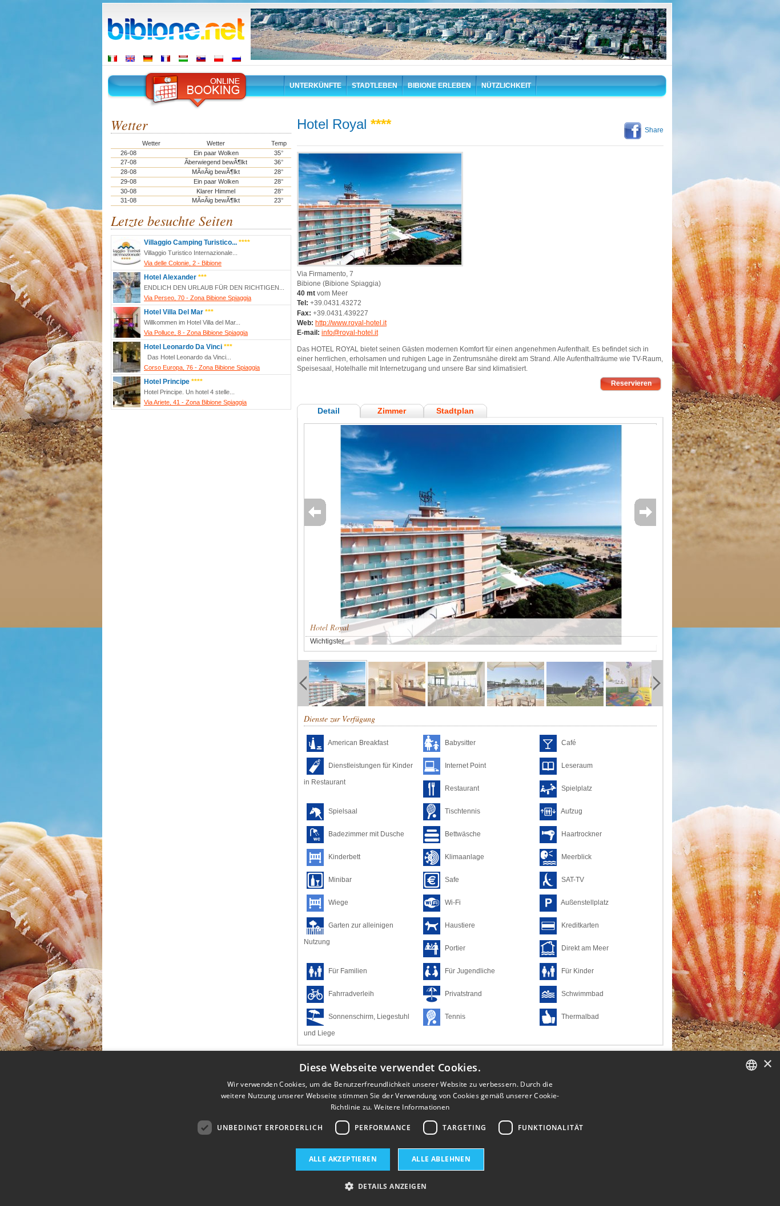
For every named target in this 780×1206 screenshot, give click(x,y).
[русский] (236, 58)
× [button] (767, 1064)
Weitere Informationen (411, 1107)
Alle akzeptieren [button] (343, 1159)
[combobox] (751, 1065)
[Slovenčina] (201, 58)
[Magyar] (183, 58)
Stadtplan (455, 410)
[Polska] (218, 58)
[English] (130, 58)
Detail (328, 410)
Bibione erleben (439, 86)
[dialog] (390, 1128)
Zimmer (391, 410)
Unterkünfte (315, 86)
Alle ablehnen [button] (441, 1159)
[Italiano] (112, 58)
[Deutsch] (147, 58)
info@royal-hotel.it (349, 333)
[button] (390, 1185)
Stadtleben (374, 86)
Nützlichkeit (506, 86)
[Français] (165, 58)
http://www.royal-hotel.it (351, 323)
